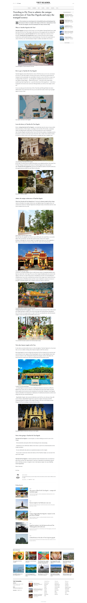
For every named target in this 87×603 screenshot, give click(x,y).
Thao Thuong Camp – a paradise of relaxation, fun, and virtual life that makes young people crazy (43, 562)
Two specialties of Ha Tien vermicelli (17, 562)
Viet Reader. (43, 2)
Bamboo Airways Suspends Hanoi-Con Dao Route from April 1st (69, 32)
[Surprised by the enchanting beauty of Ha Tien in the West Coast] (55, 568)
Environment (46, 584)
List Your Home (67, 591)
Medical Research (57, 584)
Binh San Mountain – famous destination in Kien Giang (67, 574)
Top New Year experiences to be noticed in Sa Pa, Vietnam (38, 589)
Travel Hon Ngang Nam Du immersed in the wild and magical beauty (31, 574)
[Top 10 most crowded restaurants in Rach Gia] (31, 555)
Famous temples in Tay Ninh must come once (40, 503)
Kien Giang (17, 470)
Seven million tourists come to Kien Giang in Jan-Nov (18, 574)
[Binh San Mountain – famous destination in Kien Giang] (68, 568)
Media (55, 591)
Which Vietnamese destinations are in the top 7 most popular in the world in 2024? (37, 585)
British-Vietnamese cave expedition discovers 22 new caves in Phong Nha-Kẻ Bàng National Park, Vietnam (69, 22)
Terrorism (45, 588)
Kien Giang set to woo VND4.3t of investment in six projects (43, 574)
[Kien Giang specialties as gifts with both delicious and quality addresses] (55, 555)
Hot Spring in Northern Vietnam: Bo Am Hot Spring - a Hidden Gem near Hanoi (69, 15)
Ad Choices (56, 588)
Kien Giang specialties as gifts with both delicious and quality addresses (55, 562)
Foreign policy (46, 594)
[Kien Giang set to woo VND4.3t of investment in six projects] (43, 568)
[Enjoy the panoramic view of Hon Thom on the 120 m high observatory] (68, 555)
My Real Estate (67, 588)
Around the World (57, 587)
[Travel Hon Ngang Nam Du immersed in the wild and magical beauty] (31, 568)
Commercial (66, 584)
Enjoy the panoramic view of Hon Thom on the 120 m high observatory (68, 562)
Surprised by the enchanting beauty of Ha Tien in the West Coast (55, 574)
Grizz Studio (66, 594)
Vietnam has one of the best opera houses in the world (37, 595)
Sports (45, 595)
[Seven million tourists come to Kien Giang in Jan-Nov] (18, 568)
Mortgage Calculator (68, 587)
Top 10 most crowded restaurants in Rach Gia (31, 562)
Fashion (45, 587)
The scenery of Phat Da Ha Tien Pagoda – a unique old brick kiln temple (43, 491)
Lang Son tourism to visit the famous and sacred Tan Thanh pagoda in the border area (42, 525)
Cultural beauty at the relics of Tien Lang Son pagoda (42, 537)
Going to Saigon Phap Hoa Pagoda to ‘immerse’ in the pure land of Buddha (42, 514)
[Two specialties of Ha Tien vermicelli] (18, 555)
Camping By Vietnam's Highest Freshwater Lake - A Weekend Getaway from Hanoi (69, 27)
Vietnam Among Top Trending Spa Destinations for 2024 (69, 37)
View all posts (24, 479)
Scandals (45, 591)
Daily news (56, 594)
